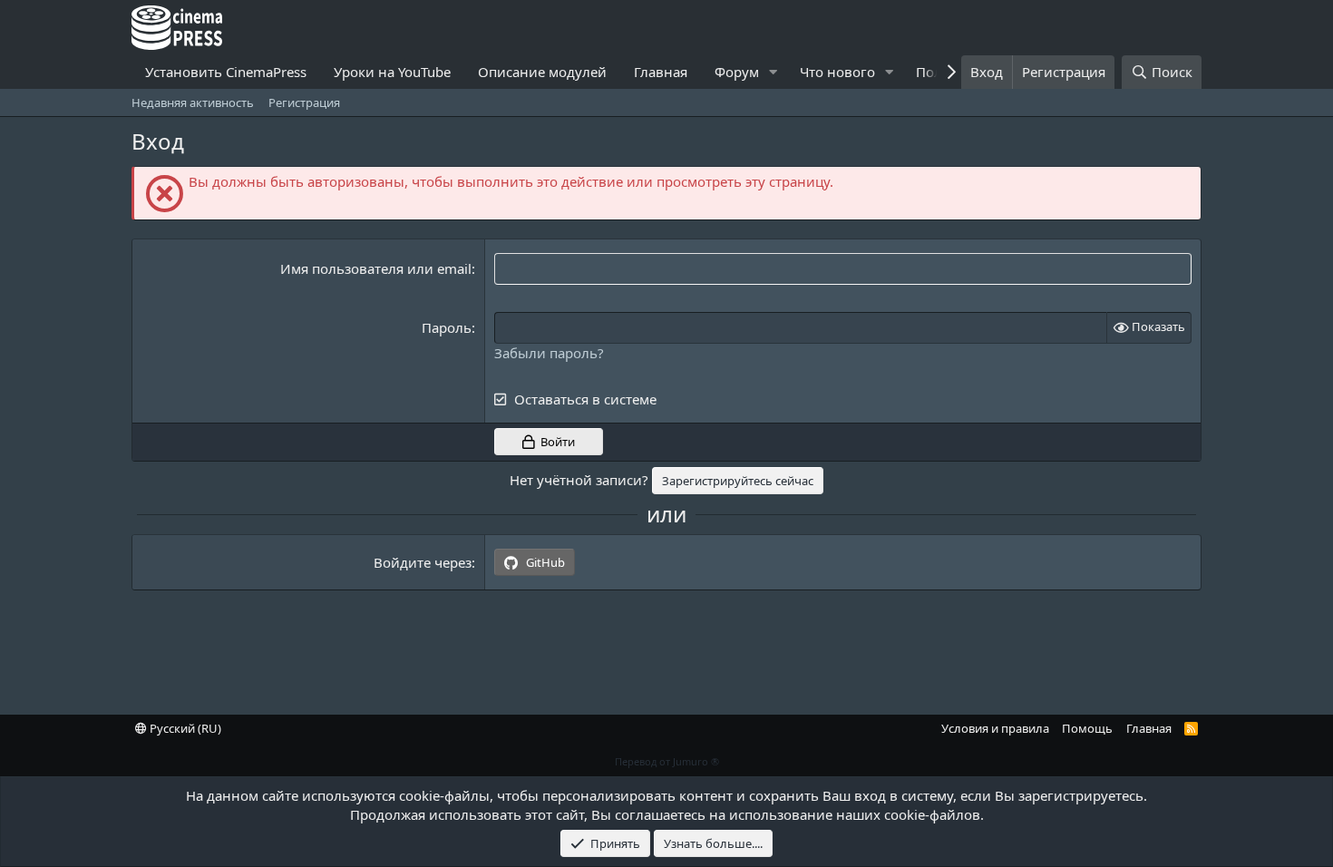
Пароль (447, 327)
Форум (737, 72)
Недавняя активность (192, 102)
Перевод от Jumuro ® (667, 761)
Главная (660, 72)
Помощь (1087, 728)
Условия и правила (995, 728)
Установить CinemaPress (225, 72)
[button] (773, 72)
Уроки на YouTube (392, 72)
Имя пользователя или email (376, 268)
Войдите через (423, 562)
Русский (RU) (184, 728)
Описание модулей (542, 72)
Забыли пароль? (549, 353)
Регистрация (304, 102)
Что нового (837, 72)
